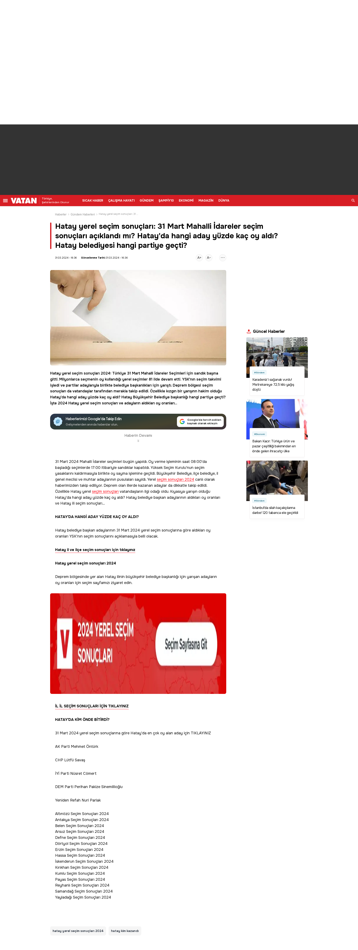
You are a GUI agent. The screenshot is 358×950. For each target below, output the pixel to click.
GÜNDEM (147, 200)
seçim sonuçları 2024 (175, 480)
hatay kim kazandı (125, 931)
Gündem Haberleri (83, 214)
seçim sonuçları (105, 492)
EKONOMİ (186, 200)
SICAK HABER (92, 200)
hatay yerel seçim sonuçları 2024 (78, 931)
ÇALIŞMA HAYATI (121, 200)
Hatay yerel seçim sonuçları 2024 (80, 373)
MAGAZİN (205, 200)
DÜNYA (223, 200)
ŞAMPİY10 (166, 200)
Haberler (61, 214)
